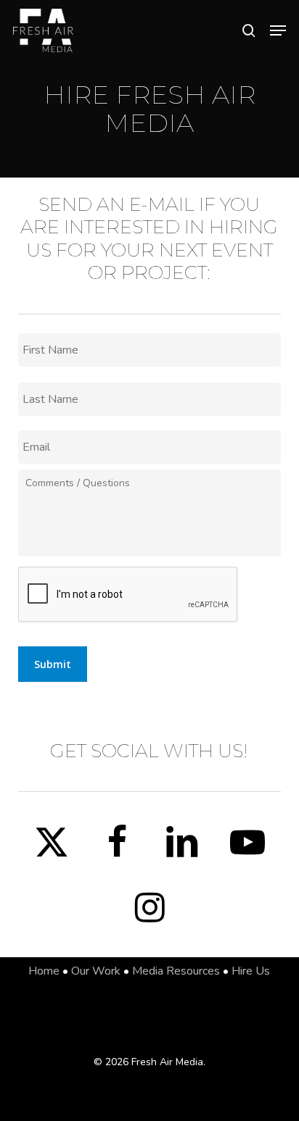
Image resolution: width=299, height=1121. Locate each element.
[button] (278, 30)
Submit (52, 664)
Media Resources (176, 971)
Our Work (95, 971)
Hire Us (251, 971)
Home (44, 971)
